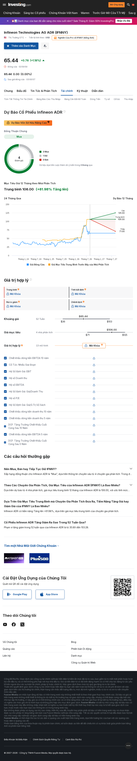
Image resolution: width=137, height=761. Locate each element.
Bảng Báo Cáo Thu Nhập (48, 99)
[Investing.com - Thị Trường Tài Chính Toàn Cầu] (19, 5)
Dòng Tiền (95, 99)
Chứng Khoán (11, 13)
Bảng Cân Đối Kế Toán (75, 99)
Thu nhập (128, 99)
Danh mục (76, 655)
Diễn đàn (97, 91)
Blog (73, 642)
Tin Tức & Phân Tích (43, 91)
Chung (8, 91)
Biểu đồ (21, 91)
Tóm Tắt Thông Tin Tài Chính (18, 99)
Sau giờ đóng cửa (16, 79)
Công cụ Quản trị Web (83, 662)
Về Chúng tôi (10, 642)
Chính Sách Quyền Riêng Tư (46, 739)
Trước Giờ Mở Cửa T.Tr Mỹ (109, 13)
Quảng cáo (9, 648)
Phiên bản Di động (81, 648)
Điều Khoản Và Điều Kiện (15, 739)
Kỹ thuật (82, 91)
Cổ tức (117, 99)
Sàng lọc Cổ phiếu (35, 13)
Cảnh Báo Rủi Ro (73, 739)
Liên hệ (7, 655)
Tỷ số (107, 99)
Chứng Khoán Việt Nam (63, 13)
